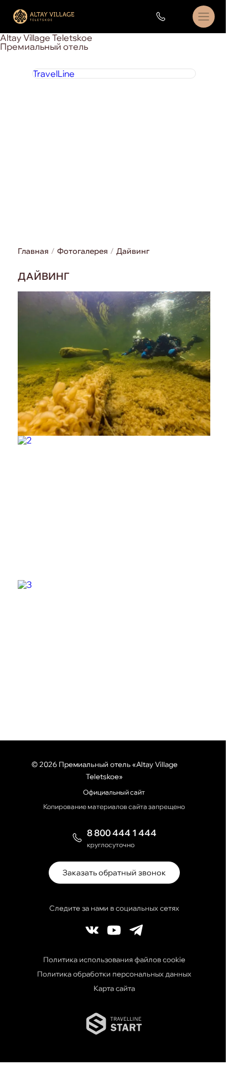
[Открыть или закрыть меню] (204, 17)
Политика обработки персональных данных (114, 973)
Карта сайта (114, 988)
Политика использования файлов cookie (114, 959)
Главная (33, 251)
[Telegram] (136, 930)
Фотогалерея (82, 251)
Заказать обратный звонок (114, 873)
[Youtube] (114, 930)
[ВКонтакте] (92, 930)
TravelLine (54, 73)
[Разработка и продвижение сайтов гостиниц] (114, 1031)
